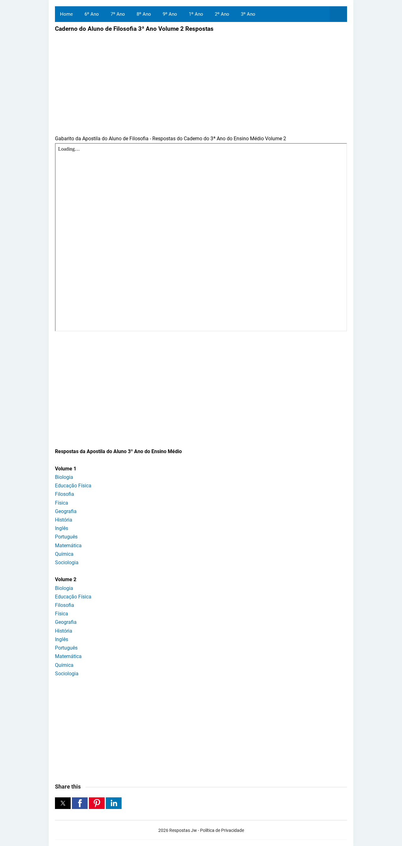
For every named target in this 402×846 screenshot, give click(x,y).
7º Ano (118, 14)
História (63, 520)
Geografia (66, 511)
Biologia (64, 477)
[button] (63, 803)
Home (66, 14)
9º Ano (170, 14)
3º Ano (248, 14)
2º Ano (222, 14)
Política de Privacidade (222, 830)
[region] (201, 386)
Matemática (68, 546)
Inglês (61, 528)
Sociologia (67, 562)
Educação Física (73, 486)
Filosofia (64, 494)
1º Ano (196, 14)
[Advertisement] (107, 79)
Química (64, 554)
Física (61, 503)
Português (66, 537)
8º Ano (144, 14)
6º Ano (91, 14)
